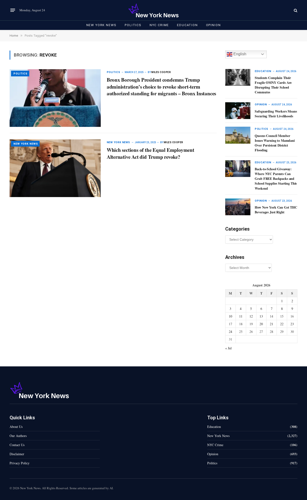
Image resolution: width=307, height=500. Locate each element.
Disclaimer (17, 454)
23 (292, 324)
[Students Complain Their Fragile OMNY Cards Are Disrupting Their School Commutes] (237, 77)
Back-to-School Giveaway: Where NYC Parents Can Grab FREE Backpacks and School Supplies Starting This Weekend (276, 179)
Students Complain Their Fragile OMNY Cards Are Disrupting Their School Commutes (273, 85)
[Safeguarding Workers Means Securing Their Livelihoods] (237, 110)
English (239, 54)
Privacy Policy (20, 463)
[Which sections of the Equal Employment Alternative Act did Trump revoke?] (55, 168)
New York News (101, 25)
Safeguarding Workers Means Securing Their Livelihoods (276, 114)
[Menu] (12, 10)
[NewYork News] (153, 10)
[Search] (295, 10)
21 (271, 324)
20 (261, 324)
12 (251, 316)
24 (230, 331)
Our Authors (18, 435)
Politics (133, 25)
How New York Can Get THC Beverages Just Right (276, 210)
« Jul (228, 348)
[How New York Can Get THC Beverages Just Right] (237, 207)
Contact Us (17, 445)
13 (261, 316)
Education (187, 25)
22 (281, 324)
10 (230, 316)
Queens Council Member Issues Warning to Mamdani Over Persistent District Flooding (275, 143)
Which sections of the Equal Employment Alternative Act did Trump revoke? (150, 153)
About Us (16, 426)
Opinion (213, 25)
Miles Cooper (161, 72)
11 (240, 316)
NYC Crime (159, 25)
